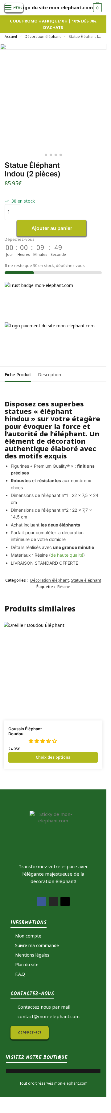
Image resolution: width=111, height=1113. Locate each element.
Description (49, 374)
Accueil (11, 36)
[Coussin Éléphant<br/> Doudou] (53, 671)
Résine (63, 586)
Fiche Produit (18, 374)
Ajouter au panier (51, 228)
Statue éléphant (86, 580)
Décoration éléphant (43, 36)
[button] (43, 741)
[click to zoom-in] (53, 97)
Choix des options (53, 757)
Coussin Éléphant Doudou (25, 731)
